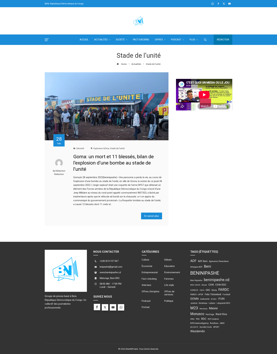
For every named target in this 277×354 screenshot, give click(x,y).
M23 (194, 308)
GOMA (194, 298)
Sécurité (80, 148)
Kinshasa (203, 303)
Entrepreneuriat (150, 272)
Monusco (197, 314)
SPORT (216, 327)
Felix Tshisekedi (213, 294)
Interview (146, 285)
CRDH (202, 290)
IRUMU (214, 299)
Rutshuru (214, 323)
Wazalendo (197, 331)
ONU (192, 319)
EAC (208, 290)
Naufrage (210, 314)
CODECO (194, 290)
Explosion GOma (101, 148)
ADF (193, 261)
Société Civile (206, 327)
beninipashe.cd (216, 280)
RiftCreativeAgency (199, 323)
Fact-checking (149, 278)
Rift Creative (213, 319)
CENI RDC (220, 284)
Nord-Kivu (221, 314)
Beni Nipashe (196, 280)
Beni (207, 266)
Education (169, 266)
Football (226, 294)
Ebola (214, 290)
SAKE (222, 323)
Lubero (212, 303)
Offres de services (169, 293)
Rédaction (223, 39)
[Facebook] (97, 307)
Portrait (146, 307)
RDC (203, 318)
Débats (168, 259)
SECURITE (194, 327)
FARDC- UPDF (196, 294)
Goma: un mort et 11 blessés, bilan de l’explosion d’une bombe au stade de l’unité (113, 163)
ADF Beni (202, 261)
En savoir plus (151, 216)
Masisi (213, 308)
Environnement (172, 272)
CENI (211, 284)
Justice (193, 303)
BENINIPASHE (204, 273)
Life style (169, 285)
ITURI (221, 298)
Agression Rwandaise (219, 261)
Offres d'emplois (150, 291)
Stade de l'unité (117, 148)
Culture (145, 259)
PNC (198, 319)
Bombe (204, 285)
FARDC (223, 290)
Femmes (169, 278)
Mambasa (203, 309)
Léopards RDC (223, 303)
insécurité (204, 299)
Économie (147, 266)
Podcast (146, 300)
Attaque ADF (196, 267)
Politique (168, 300)
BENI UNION (195, 285)
